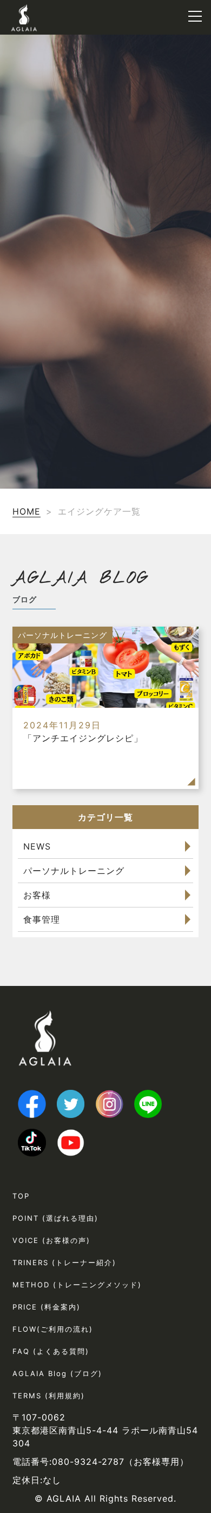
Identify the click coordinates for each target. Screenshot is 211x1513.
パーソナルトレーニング (73, 870)
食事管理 (41, 919)
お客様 (37, 895)
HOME (26, 511)
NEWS (37, 846)
